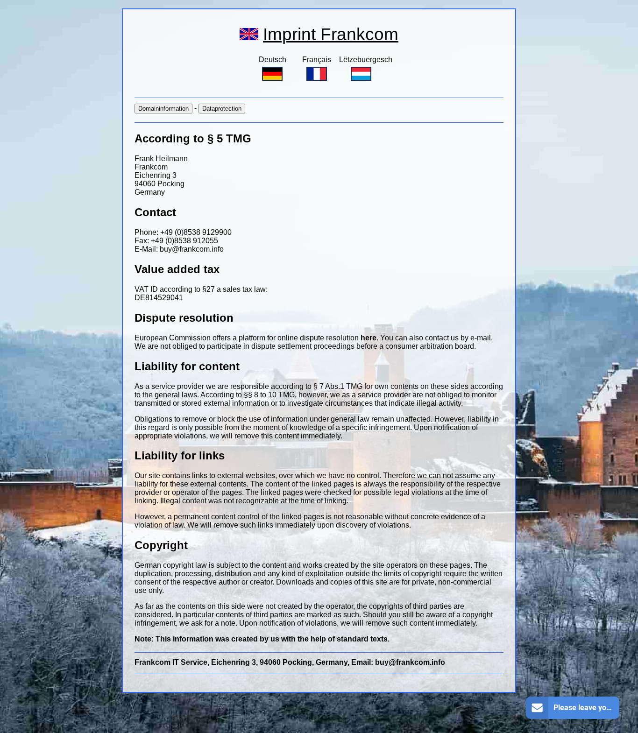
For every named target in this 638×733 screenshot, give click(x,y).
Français (316, 59)
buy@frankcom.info (192, 249)
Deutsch (272, 59)
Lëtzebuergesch (365, 59)
